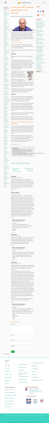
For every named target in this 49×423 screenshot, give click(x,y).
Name (12, 335)
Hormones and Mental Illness (6, 132)
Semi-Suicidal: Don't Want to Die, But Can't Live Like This (40, 23)
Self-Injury (34, 374)
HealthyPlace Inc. (14, 422)
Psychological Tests (9, 403)
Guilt (5, 123)
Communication (7, 100)
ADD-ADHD (7, 366)
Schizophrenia (35, 368)
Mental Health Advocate (6, 158)
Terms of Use (24, 415)
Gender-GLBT (21, 370)
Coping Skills (6, 101)
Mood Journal (8, 406)
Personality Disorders (23, 382)
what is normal (17, 144)
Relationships (34, 366)
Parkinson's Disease (22, 379)
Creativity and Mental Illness (6, 104)
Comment (13, 324)
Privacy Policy (29, 415)
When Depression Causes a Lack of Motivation (40, 56)
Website (13, 345)
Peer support (6, 164)
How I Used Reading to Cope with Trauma (40, 64)
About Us (10, 415)
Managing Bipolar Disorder (6, 142)
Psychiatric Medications (10, 392)
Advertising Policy (40, 415)
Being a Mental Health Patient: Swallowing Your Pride (17, 170)
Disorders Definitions (9, 389)
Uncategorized (7, 84)
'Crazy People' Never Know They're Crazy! (40, 39)
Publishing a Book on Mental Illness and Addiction (28, 170)
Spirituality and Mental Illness (6, 64)
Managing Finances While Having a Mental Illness (40, 48)
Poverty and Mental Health (6, 175)
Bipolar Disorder (8, 377)
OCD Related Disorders (23, 376)
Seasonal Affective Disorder (6, 34)
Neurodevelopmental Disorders (23, 373)
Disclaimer (35, 415)
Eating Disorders (22, 367)
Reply (12, 190)
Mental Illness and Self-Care (6, 162)
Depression (7, 380)
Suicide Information (9, 401)
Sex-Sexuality (35, 377)
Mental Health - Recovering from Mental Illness (6, 151)
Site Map (6, 415)
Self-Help (34, 371)
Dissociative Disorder (22, 364)
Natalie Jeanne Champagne (25, 16)
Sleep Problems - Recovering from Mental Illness (6, 58)
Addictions (7, 368)
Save (13, 351)
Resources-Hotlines (9, 398)
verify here (31, 393)
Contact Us (15, 415)
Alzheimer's (7, 371)
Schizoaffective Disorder (37, 380)
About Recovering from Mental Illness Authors (6, 183)
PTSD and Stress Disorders (38, 363)
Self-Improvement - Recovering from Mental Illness (6, 51)
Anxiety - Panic (8, 374)
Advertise (19, 415)
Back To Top (6, 354)
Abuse (6, 363)
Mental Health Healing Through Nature (39, 31)
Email (12, 340)
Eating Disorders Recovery (6, 112)
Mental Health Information (10, 395)
